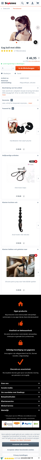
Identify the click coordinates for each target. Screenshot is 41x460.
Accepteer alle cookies (20, 444)
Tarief (19, 73)
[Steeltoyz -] (10, 3)
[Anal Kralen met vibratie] (20, 220)
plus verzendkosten (34, 61)
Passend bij (7, 108)
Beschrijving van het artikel (12, 88)
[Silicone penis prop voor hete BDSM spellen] (20, 267)
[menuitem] (3, 3)
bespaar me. (14, 440)
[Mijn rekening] (32, 3)
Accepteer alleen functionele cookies (20, 450)
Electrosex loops (20, 188)
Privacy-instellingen (20, 455)
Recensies (5, 100)
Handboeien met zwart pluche (20, 141)
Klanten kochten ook (9, 202)
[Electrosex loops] (20, 173)
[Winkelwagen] (38, 3)
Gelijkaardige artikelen (10, 155)
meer (4, 95)
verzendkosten (27, 416)
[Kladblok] (27, 3)
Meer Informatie (25, 440)
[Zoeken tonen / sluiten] (22, 3)
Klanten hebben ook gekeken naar (14, 249)
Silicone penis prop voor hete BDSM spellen (20, 282)
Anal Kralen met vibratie (20, 235)
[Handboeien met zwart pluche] (20, 126)
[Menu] (3, 3)
